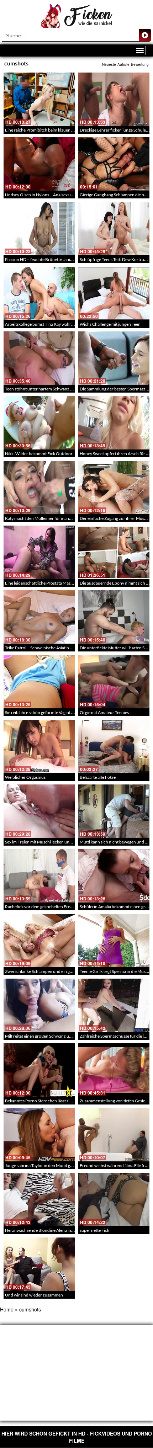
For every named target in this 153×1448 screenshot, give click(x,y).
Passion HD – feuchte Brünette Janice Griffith (47, 259)
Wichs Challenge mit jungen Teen (110, 324)
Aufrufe (123, 64)
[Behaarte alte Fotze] (113, 746)
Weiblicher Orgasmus (25, 777)
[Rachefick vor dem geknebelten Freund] (39, 876)
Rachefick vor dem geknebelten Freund (41, 906)
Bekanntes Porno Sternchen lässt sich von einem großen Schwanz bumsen (73, 1100)
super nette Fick (94, 1230)
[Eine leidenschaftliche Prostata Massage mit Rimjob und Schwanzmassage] (39, 552)
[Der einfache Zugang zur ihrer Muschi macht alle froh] (113, 487)
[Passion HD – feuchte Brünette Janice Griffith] (39, 228)
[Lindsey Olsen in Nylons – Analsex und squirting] (39, 164)
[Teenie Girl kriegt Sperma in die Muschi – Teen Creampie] (113, 940)
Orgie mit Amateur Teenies (104, 712)
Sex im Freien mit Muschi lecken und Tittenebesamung (55, 842)
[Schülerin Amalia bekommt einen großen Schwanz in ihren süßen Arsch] (113, 876)
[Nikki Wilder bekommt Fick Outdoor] (39, 422)
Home (7, 1309)
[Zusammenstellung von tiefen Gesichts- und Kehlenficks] (113, 1070)
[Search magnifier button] (145, 35)
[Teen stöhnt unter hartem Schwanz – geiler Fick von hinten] (39, 358)
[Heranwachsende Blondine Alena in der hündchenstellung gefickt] (39, 1199)
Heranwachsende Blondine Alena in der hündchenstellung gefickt (65, 1230)
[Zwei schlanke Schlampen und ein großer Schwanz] (39, 940)
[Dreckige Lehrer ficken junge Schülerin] (113, 99)
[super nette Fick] (113, 1199)
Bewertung (140, 64)
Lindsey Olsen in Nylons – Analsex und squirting (49, 194)
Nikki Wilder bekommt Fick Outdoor (39, 453)
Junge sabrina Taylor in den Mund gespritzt (44, 1165)
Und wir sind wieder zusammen (34, 1295)
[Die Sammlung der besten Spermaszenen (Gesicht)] (113, 358)
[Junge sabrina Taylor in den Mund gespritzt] (39, 1134)
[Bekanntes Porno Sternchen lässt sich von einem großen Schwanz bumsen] (39, 1070)
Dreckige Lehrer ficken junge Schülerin (115, 130)
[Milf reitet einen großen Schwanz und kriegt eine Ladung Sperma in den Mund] (39, 1005)
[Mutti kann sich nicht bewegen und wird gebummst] (113, 811)
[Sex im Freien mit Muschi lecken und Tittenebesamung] (39, 811)
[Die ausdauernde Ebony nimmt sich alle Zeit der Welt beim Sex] (113, 552)
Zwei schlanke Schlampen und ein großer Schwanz (51, 971)
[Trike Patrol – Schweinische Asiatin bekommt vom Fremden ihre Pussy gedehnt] (39, 617)
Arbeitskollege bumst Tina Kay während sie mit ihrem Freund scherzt (68, 324)
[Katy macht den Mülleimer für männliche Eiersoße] (39, 487)
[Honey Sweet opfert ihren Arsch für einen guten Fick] (113, 422)
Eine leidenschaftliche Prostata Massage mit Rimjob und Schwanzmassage (73, 583)
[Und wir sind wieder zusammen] (39, 1264)
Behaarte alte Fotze (98, 777)
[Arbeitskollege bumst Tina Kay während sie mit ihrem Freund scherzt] (39, 293)
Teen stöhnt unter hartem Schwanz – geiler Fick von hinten (59, 389)
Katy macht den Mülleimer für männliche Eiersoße (51, 518)
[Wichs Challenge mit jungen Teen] (113, 293)
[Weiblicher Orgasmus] (39, 746)
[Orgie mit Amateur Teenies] (113, 681)
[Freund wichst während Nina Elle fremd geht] (113, 1134)
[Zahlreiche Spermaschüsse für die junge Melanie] (113, 1005)
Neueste (109, 64)
